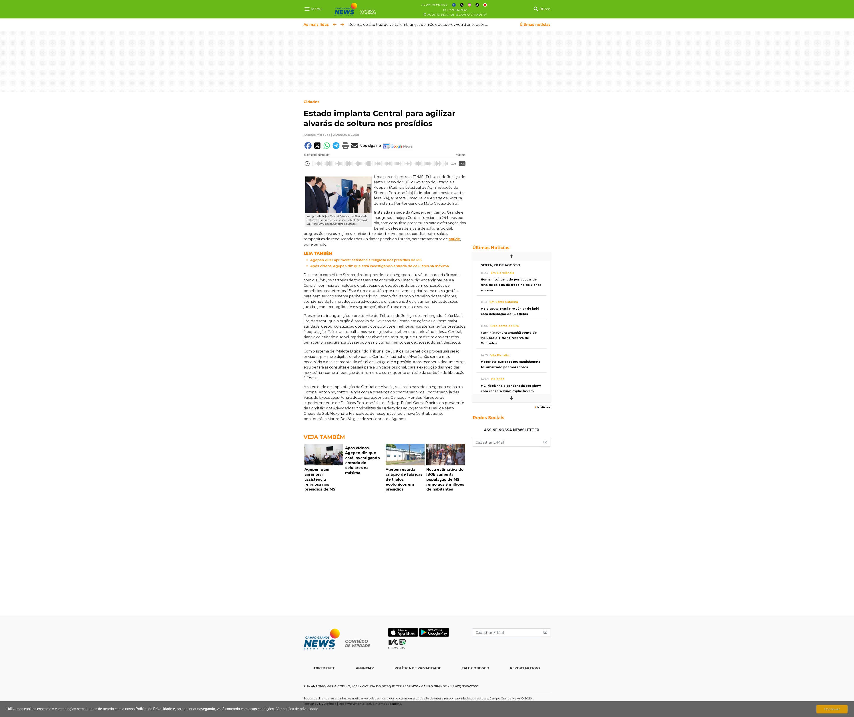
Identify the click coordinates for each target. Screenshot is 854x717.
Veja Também (324, 437)
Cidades (311, 102)
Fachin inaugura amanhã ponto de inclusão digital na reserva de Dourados (509, 338)
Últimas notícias (535, 24)
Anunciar (365, 668)
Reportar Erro (525, 668)
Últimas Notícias (491, 247)
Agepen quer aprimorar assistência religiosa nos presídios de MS (366, 260)
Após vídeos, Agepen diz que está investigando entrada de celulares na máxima (379, 266)
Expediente (324, 668)
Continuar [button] (832, 709)
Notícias (542, 407)
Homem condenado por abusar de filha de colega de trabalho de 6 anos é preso (511, 285)
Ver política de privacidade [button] (297, 709)
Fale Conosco (475, 668)
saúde (454, 239)
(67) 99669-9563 (456, 10)
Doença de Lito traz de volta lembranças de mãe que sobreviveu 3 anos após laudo (422, 24)
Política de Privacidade (418, 668)
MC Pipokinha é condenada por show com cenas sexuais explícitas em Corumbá (511, 391)
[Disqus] (385, 554)
